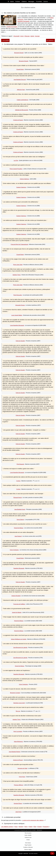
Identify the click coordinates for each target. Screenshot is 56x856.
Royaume (46, 826)
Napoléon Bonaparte (23, 21)
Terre (25, 826)
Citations (24, 1)
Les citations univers (7, 826)
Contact (28, 839)
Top (52, 853)
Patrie (30, 826)
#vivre (22, 36)
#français (27, 36)
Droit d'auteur (28, 842)
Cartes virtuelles (28, 835)
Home (12, 1)
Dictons (45, 1)
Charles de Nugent (11, 26)
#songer (37, 36)
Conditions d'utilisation (28, 847)
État (35, 826)
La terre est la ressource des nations (32, 820)
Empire (39, 826)
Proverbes (39, 1)
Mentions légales (28, 849)
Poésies (17, 1)
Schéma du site (28, 837)
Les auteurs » (50, 40)
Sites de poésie (28, 833)
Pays (16, 826)
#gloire (32, 36)
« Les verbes (5, 40)
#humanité (16, 36)
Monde (21, 826)
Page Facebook (28, 845)
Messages (31, 1)
